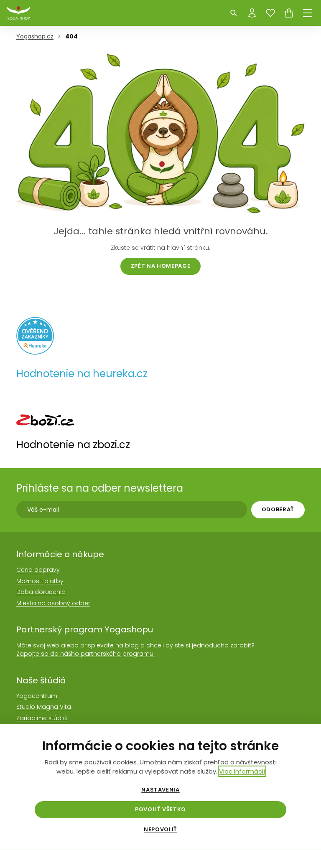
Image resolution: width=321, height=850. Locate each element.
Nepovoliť (160, 829)
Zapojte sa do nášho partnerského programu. (85, 654)
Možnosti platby (40, 581)
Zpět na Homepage (160, 266)
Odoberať (278, 509)
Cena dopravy (38, 570)
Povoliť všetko (160, 809)
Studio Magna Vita (43, 707)
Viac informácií (242, 771)
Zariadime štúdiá (41, 718)
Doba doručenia (41, 592)
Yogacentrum (36, 696)
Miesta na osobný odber (53, 603)
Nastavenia (160, 790)
